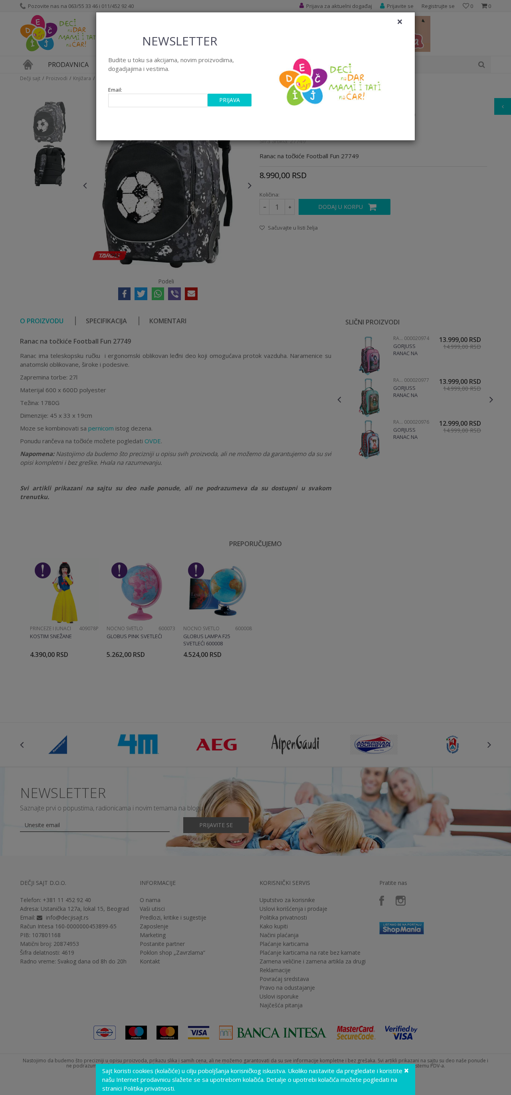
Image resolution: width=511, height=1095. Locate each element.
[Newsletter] (331, 80)
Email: (115, 90)
